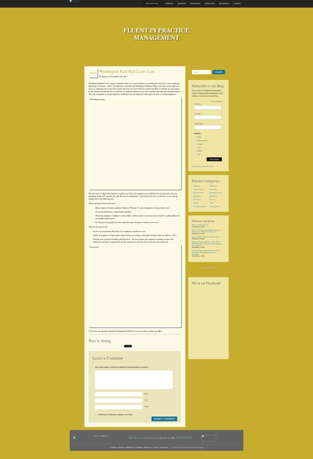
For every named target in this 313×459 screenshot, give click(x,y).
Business (182, 4)
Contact (237, 4)
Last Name (197, 114)
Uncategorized (215, 206)
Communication (198, 189)
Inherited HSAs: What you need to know (206, 237)
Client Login (164, 447)
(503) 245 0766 (184, 437)
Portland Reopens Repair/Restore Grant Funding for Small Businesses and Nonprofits (205, 252)
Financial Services (202, 140)
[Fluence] (74, 1)
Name (146, 393)
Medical (199, 151)
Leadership (197, 196)
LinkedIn (215, 272)
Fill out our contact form (142, 437)
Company (169, 4)
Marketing (213, 196)
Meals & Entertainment (200, 225)
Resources (224, 4)
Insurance (200, 144)
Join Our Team (151, 4)
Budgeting (196, 186)
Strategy (196, 203)
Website (146, 406)
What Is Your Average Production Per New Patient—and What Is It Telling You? (206, 231)
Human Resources (216, 192)
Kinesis (201, 447)
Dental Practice (198, 192)
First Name (197, 104)
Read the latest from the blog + (203, 166)
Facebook (203, 272)
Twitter (209, 272)
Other (199, 154)
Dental (199, 137)
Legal (198, 147)
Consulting (210, 4)
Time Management (199, 206)
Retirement (197, 199)
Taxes (211, 203)
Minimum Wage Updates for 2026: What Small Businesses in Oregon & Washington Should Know (206, 243)
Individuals (195, 4)
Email (146, 400)
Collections (213, 186)
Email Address (199, 124)
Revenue (212, 199)
